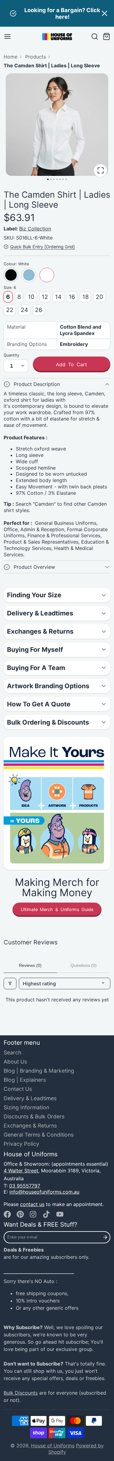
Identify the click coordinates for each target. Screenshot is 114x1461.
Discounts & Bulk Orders (34, 1116)
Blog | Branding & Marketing (39, 1070)
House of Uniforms (52, 1446)
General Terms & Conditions (39, 1134)
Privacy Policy (21, 1144)
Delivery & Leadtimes (30, 1098)
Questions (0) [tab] (84, 965)
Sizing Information (26, 1107)
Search (12, 1052)
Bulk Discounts (21, 1393)
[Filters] (10, 983)
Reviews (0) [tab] (30, 965)
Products (35, 57)
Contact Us (18, 1089)
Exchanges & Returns (30, 1125)
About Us (15, 1061)
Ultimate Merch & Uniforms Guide (57, 909)
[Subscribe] (105, 1237)
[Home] (57, 36)
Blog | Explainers (25, 1080)
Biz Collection (35, 229)
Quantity (11, 355)
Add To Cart (71, 364)
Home (10, 57)
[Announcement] (57, 13)
